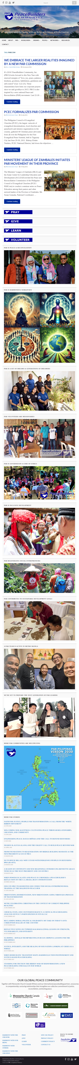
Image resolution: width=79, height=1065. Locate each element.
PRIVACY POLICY (47, 1038)
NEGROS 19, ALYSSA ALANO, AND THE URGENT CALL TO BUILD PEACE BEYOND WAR (39, 845)
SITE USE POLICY (47, 1035)
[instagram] (6, 2)
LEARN (24, 1041)
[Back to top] (74, 1060)
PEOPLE (44, 40)
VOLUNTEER (26, 1044)
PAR (16, 40)
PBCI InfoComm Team (12, 115)
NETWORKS (54, 40)
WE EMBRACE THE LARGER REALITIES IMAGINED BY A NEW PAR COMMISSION (39, 62)
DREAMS (36, 40)
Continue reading (12, 102)
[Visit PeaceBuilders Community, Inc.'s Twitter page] (13, 2)
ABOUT (10, 40)
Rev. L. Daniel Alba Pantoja (13, 67)
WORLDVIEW (25, 40)
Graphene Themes (17, 1062)
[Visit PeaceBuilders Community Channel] (10, 2)
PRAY (24, 1035)
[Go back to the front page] (39, 22)
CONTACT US (45, 1044)
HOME (4, 40)
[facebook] (3, 2)
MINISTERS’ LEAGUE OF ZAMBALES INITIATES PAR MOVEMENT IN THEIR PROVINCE (37, 161)
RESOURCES (66, 40)
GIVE (23, 1038)
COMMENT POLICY (48, 1041)
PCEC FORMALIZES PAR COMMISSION (31, 112)
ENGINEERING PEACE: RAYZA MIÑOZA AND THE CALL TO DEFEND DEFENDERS (37, 839)
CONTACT (5, 44)
